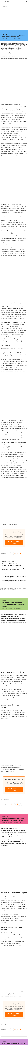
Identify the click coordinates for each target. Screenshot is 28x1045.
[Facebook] (8, 553)
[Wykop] (14, 553)
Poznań (16, 588)
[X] (11, 553)
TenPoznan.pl (3, 588)
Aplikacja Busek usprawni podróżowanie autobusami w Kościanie (13, 604)
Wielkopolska (10, 588)
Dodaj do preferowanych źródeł (14, 542)
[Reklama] (14, 17)
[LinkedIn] (20, 553)
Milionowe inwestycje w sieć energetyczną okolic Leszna (13, 819)
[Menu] (26, 1)
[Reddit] (17, 553)
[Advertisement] (14, 81)
